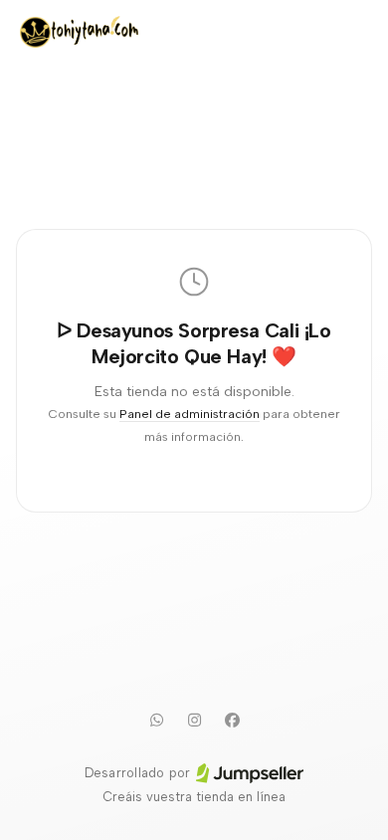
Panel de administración (189, 413)
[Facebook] (232, 719)
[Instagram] (194, 719)
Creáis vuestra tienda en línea (194, 796)
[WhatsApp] (156, 719)
